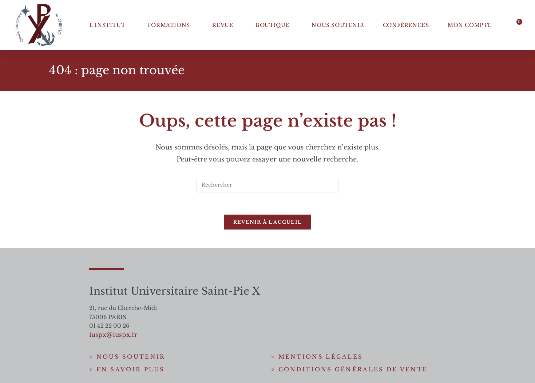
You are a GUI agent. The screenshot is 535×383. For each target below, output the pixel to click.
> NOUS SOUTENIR (127, 356)
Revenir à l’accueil (267, 222)
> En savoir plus (127, 369)
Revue (222, 25)
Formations (169, 25)
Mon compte (470, 25)
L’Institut (107, 25)
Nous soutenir (338, 25)
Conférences (406, 25)
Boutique (272, 25)
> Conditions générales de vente (349, 369)
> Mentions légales (317, 356)
